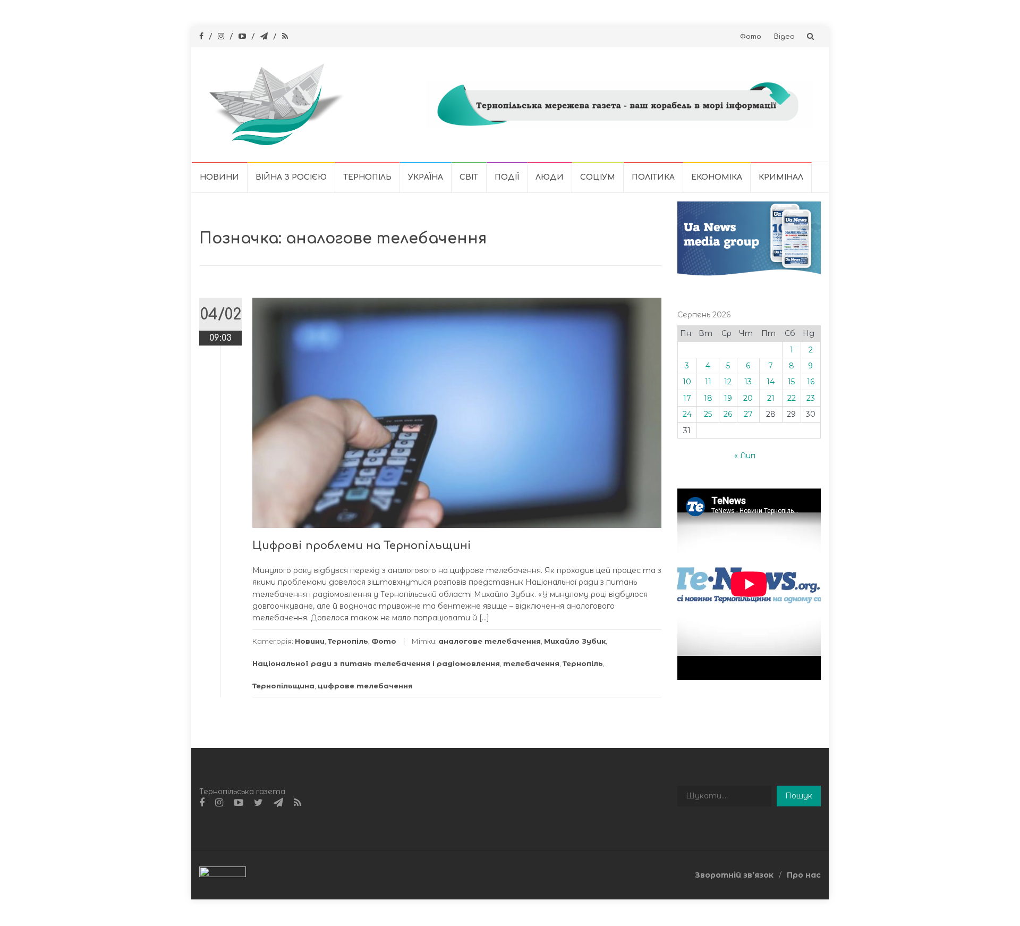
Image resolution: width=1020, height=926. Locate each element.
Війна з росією (291, 177)
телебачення (531, 663)
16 (810, 381)
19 (728, 398)
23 (810, 398)
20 (748, 398)
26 (728, 414)
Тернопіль (367, 177)
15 (791, 381)
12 (728, 381)
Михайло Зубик (575, 641)
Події (507, 177)
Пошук (798, 796)
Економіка (716, 177)
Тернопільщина (283, 685)
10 (687, 381)
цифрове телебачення (365, 685)
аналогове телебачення (489, 641)
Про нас (804, 875)
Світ (469, 177)
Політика (653, 177)
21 (771, 398)
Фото (750, 36)
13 (748, 381)
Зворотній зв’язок (734, 875)
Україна (425, 177)
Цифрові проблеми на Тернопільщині (361, 546)
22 (791, 398)
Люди (550, 177)
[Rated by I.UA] (222, 874)
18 (708, 398)
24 (687, 414)
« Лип (744, 455)
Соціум (597, 177)
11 (708, 381)
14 (771, 381)
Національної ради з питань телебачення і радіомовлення (376, 663)
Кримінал (781, 177)
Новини (219, 177)
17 (687, 398)
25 (708, 414)
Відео (784, 36)
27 (748, 414)
